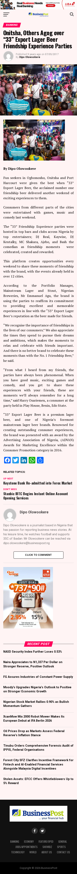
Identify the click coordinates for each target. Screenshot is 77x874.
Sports (61, 847)
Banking (14, 841)
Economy (29, 841)
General (62, 841)
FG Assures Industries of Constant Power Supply (38, 677)
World (33, 852)
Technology (17, 852)
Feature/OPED (46, 841)
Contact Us (63, 852)
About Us (46, 852)
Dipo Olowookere (29, 57)
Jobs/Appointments (26, 847)
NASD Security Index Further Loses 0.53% (32, 651)
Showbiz (47, 847)
